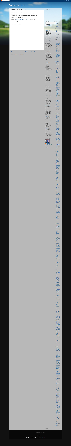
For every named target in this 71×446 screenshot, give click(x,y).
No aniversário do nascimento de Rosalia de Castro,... (58, 89)
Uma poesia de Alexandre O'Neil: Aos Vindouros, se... (58, 394)
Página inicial (28, 51)
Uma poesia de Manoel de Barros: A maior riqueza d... (58, 329)
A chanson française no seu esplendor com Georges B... (58, 160)
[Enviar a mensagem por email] (30, 19)
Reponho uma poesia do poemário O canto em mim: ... (58, 401)
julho (57, 31)
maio (57, 34)
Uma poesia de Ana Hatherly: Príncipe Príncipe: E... (58, 102)
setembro (57, 27)
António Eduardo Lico (49, 144)
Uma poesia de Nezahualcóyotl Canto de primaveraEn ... (58, 173)
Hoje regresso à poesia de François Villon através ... (58, 212)
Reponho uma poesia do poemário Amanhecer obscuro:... (58, 388)
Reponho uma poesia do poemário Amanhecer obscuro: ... (58, 180)
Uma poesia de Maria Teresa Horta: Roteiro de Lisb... (58, 355)
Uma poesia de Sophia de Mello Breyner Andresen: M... (58, 419)
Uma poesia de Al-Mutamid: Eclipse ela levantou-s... (58, 368)
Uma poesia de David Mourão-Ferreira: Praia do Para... (58, 115)
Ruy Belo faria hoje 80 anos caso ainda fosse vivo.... (58, 57)
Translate (49, 25)
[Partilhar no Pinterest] (34, 19)
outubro (57, 26)
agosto (57, 30)
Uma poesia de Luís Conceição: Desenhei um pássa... (58, 134)
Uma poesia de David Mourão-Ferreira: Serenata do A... (58, 153)
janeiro (57, 423)
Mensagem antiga (38, 51)
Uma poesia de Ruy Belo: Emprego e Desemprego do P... (58, 251)
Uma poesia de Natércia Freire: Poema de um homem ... (58, 381)
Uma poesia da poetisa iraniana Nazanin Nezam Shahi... (58, 70)
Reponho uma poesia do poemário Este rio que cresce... (58, 128)
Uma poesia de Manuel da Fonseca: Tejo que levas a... (58, 304)
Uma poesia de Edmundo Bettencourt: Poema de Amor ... (58, 265)
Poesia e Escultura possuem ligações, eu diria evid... (58, 140)
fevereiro (57, 38)
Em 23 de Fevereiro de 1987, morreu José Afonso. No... (58, 122)
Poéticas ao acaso (17, 5)
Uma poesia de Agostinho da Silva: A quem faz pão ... (58, 342)
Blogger (43, 437)
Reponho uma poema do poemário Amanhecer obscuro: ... (58, 244)
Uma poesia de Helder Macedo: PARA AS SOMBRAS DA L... (58, 291)
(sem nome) (48, 30)
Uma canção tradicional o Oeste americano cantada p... (58, 238)
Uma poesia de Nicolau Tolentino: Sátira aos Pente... (58, 407)
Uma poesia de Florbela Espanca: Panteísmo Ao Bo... (58, 186)
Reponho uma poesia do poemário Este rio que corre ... (58, 44)
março (57, 37)
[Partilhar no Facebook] (33, 19)
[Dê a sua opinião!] (31, 19)
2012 (56, 425)
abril (57, 35)
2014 (56, 23)
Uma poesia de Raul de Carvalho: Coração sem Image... (58, 50)
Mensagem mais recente (17, 51)
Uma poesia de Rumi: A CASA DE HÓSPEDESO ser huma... (58, 317)
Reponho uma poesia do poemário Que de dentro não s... (58, 166)
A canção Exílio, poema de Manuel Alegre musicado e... (58, 219)
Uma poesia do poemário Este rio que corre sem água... (58, 147)
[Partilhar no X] (32, 19)
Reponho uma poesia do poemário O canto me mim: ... (58, 413)
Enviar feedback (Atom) (19, 54)
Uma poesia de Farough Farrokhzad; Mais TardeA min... (58, 278)
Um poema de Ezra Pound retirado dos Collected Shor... (58, 200)
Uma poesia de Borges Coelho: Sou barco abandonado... (58, 232)
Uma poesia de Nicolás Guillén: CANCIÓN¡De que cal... (58, 83)
